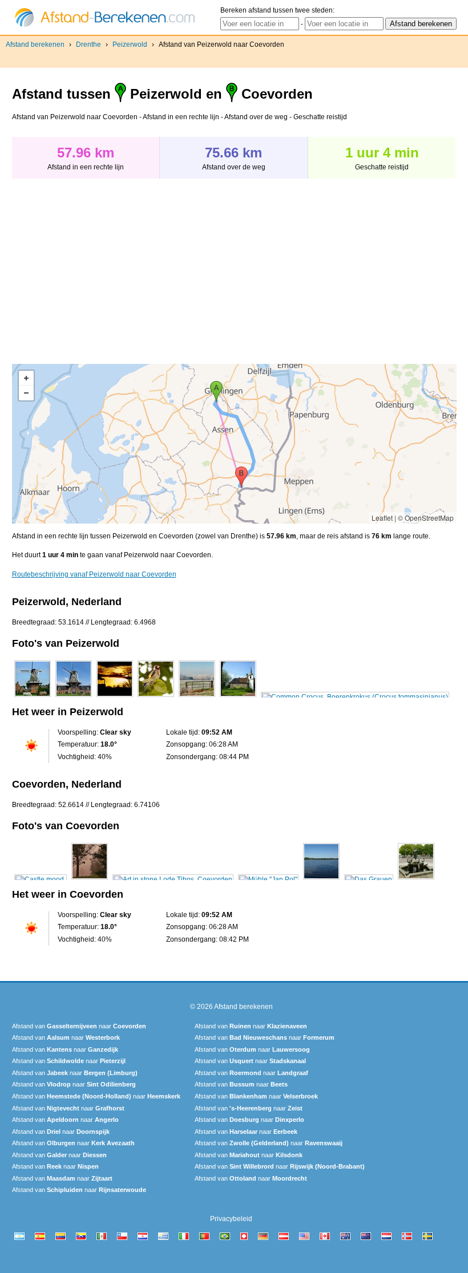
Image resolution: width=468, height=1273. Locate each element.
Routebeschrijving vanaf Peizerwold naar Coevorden (94, 574)
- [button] (26, 393)
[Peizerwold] (32, 697)
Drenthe (88, 44)
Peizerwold (129, 44)
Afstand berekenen (35, 44)
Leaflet (382, 517)
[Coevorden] (40, 879)
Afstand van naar (79, 1026)
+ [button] (26, 378)
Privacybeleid (231, 1219)
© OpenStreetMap (426, 517)
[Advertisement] (108, 265)
